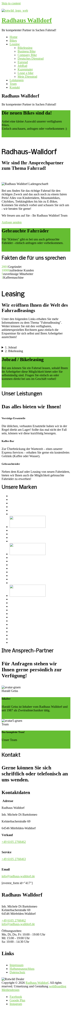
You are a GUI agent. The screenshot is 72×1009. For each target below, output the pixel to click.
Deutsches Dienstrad (31, 58)
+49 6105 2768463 (14, 859)
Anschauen (9, 135)
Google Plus (17, 1000)
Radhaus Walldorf (27, 20)
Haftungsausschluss (22, 968)
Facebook (16, 996)
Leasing (15, 44)
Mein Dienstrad (27, 76)
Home (13, 37)
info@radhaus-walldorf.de (18, 876)
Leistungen (17, 80)
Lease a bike (25, 73)
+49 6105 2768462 (14, 841)
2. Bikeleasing (14, 351)
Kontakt (15, 87)
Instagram (16, 1004)
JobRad (22, 65)
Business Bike (27, 51)
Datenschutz (17, 972)
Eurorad (23, 62)
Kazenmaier (25, 69)
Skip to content (11, 3)
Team (13, 83)
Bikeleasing (25, 47)
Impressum (16, 965)
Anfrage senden (12, 222)
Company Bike (27, 55)
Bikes (13, 40)
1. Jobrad (11, 347)
